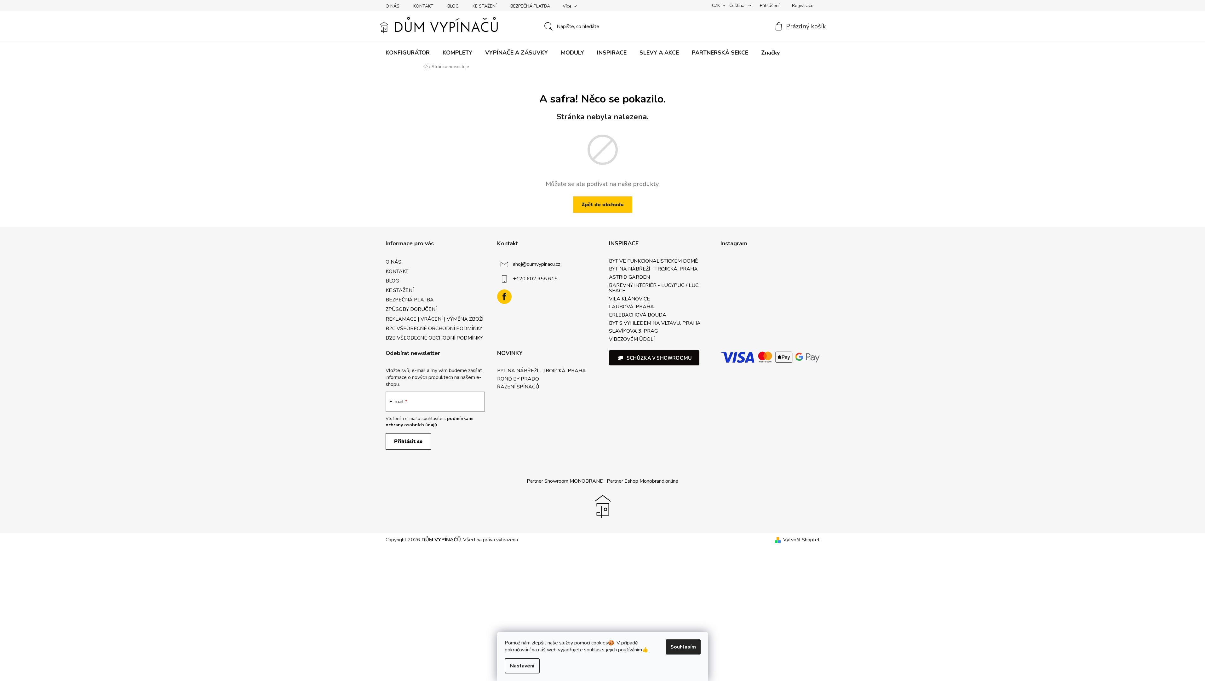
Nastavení (522, 665)
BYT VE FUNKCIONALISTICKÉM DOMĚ (653, 261)
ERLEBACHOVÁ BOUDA (637, 315)
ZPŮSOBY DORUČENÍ (411, 309)
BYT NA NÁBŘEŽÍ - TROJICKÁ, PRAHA (653, 269)
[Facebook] (504, 296)
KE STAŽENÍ (484, 6)
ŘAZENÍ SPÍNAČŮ (518, 387)
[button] (654, 357)
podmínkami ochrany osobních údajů (429, 422)
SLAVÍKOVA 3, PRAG (633, 331)
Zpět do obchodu (603, 204)
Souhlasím (683, 646)
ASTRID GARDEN (629, 277)
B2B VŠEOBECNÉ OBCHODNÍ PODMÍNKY (434, 338)
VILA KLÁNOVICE (629, 299)
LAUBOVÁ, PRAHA (631, 307)
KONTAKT (423, 6)
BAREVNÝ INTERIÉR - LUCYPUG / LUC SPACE (653, 288)
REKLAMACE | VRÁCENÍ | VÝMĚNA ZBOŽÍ (434, 319)
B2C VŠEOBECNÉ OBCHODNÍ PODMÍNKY (434, 328)
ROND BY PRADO (518, 379)
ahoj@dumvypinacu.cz (536, 264)
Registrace (802, 6)
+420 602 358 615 (535, 278)
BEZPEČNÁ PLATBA (530, 6)
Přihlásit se (408, 441)
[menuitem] (407, 52)
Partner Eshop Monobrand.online (642, 481)
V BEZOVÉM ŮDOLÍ (632, 339)
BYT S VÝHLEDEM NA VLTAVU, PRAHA (655, 323)
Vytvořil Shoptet (801, 539)
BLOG (453, 6)
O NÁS (392, 6)
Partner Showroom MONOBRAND (565, 481)
